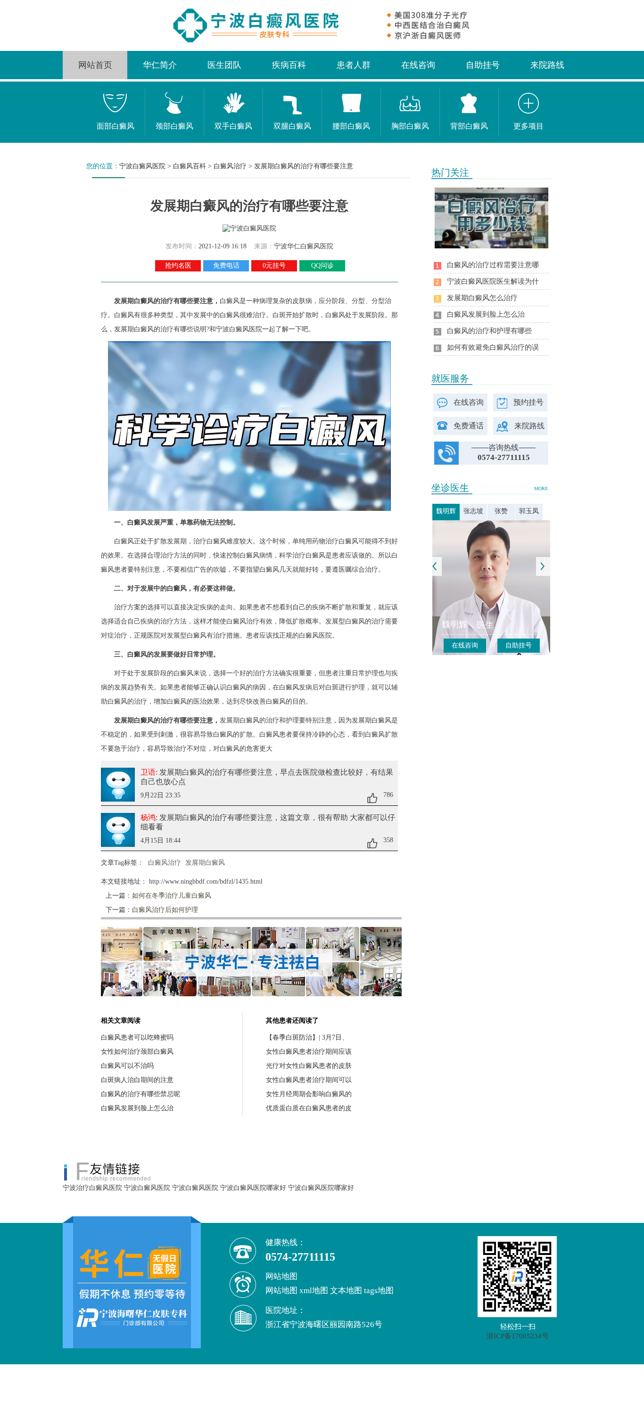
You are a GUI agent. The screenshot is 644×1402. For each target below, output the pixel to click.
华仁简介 (160, 65)
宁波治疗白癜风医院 (92, 1187)
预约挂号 (528, 402)
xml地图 (313, 1290)
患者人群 (354, 65)
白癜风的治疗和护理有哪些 (489, 331)
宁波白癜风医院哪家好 (253, 1187)
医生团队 (224, 65)
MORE (541, 488)
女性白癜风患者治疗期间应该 (309, 1051)
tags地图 (379, 1290)
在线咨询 (418, 65)
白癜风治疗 (230, 166)
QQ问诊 (322, 265)
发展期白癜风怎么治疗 (482, 298)
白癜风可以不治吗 (127, 1065)
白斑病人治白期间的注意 (137, 1079)
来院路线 (547, 65)
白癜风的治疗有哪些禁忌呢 (140, 1094)
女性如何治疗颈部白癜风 (137, 1051)
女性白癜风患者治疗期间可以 (309, 1079)
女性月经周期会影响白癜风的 (309, 1094)
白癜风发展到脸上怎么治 (137, 1108)
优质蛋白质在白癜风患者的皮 (309, 1108)
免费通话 (469, 426)
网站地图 (281, 1290)
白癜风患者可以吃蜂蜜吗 (137, 1037)
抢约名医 (178, 265)
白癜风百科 (189, 166)
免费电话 (226, 265)
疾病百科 (289, 65)
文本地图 (346, 1290)
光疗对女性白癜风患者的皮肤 (309, 1065)
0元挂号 (274, 265)
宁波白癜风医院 (142, 166)
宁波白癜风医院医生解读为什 (493, 281)
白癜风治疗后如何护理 (165, 909)
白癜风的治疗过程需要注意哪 (493, 265)
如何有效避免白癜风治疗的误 (493, 347)
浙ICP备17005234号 (518, 1336)
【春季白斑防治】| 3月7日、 (307, 1037)
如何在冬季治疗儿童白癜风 (171, 895)
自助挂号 (483, 65)
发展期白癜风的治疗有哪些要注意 (303, 166)
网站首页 (95, 65)
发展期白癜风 (205, 862)
